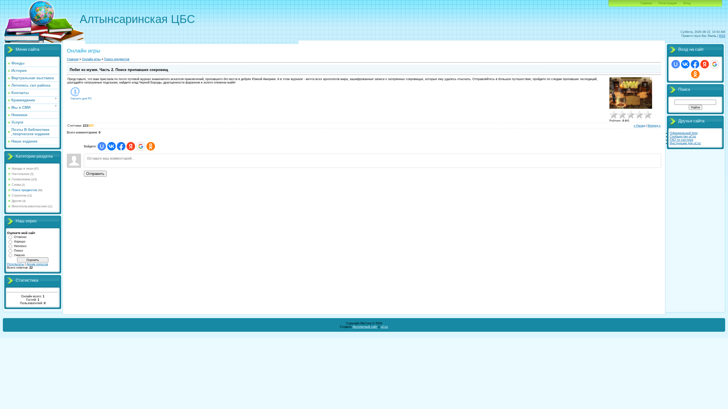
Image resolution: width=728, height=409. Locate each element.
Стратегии (19, 195)
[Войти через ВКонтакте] (111, 146)
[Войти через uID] (102, 146)
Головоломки (21, 179)
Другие (17, 201)
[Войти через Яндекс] (131, 146)
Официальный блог (684, 133)
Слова (16, 184)
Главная (646, 3)
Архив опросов (37, 264)
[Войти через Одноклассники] (150, 146)
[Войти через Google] (140, 146)
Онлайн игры (91, 59)
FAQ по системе (681, 139)
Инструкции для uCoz (685, 143)
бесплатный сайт (365, 326)
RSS (722, 35)
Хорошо (19, 241)
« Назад (639, 125)
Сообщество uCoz (683, 136)
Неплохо (20, 246)
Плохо (18, 250)
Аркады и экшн (22, 168)
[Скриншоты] (630, 93)
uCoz (384, 326)
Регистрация (668, 3)
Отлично (20, 237)
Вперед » (654, 125)
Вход (686, 3)
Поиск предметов (24, 190)
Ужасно (19, 255)
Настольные (21, 174)
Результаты (15, 264)
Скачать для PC (81, 98)
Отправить (95, 174)
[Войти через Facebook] (121, 146)
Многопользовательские (29, 206)
